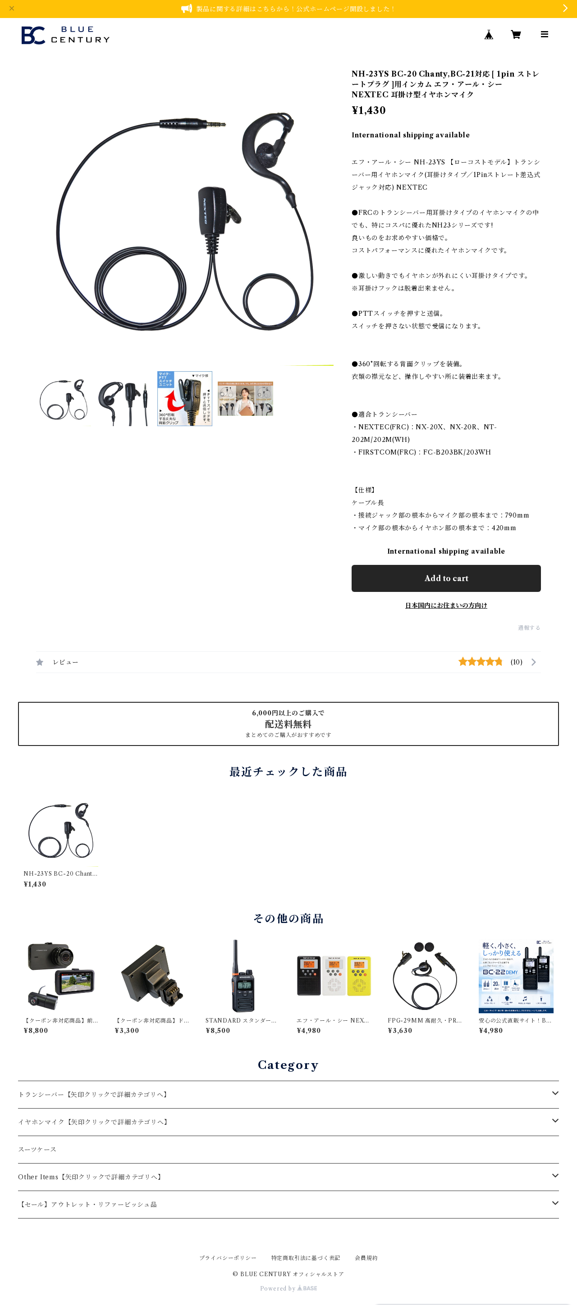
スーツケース (37, 1150)
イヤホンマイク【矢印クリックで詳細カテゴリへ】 (94, 1122)
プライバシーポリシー (228, 1258)
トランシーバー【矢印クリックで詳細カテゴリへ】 (94, 1095)
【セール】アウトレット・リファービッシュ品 (87, 1204)
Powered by (279, 1288)
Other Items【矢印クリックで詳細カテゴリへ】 (91, 1177)
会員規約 (366, 1258)
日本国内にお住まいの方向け (446, 605)
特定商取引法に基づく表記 (306, 1258)
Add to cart (446, 578)
